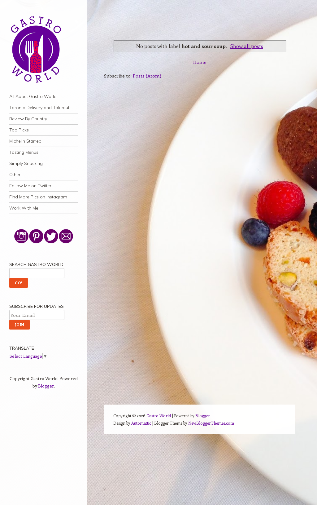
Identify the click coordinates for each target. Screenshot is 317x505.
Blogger (46, 386)
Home (199, 62)
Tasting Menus (23, 152)
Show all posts (246, 45)
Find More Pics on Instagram (38, 197)
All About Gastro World (33, 96)
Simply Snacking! (26, 163)
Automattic (141, 423)
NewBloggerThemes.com (211, 423)
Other (14, 174)
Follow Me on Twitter (30, 185)
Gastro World (158, 415)
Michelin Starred (25, 141)
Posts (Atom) (147, 76)
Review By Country (28, 119)
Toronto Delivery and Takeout (39, 107)
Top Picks (19, 130)
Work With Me (23, 208)
